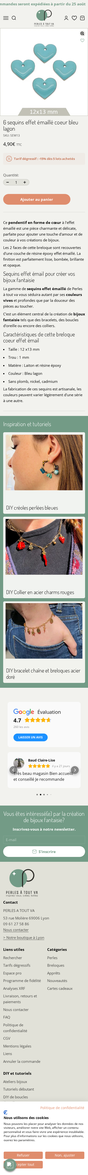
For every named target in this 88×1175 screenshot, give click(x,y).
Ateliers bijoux (15, 1081)
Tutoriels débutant (18, 1089)
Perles (52, 957)
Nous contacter (16, 929)
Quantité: (11, 175)
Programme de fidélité (22, 980)
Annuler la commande (21, 1061)
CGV (6, 1038)
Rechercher (12, 957)
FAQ (6, 1017)
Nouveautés (57, 980)
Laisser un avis (30, 737)
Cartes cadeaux (60, 988)
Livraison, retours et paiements (20, 998)
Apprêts (53, 973)
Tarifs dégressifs (16, 965)
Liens (7, 1053)
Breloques (55, 965)
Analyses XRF (14, 988)
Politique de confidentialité (15, 1027)
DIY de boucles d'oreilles (15, 1099)
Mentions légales (17, 1046)
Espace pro (12, 973)
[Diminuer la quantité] (7, 182)
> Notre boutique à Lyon (23, 937)
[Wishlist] (74, 18)
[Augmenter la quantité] (25, 182)
